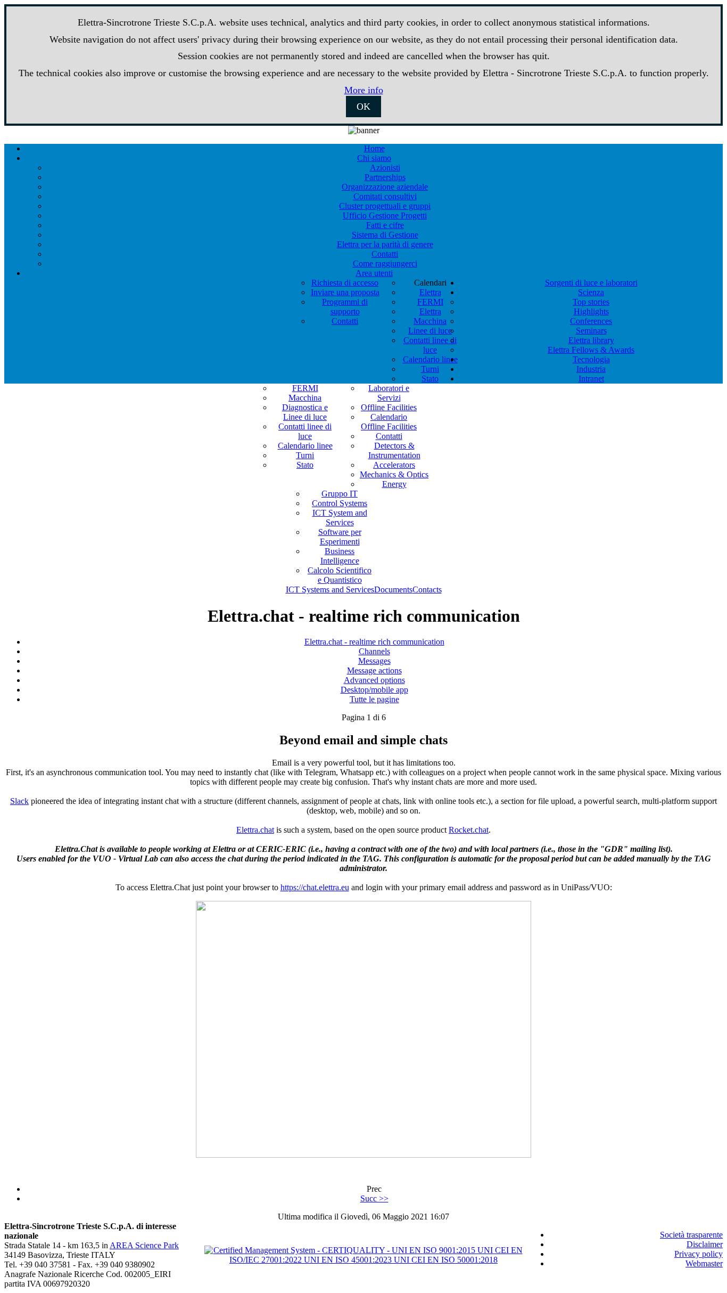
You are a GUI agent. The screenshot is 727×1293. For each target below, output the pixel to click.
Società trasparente (691, 1234)
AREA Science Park (144, 1245)
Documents (393, 589)
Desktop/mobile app (374, 689)
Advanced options (374, 680)
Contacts (427, 589)
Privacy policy (698, 1253)
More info (363, 90)
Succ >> (374, 1198)
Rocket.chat (469, 829)
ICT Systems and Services (330, 589)
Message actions (374, 670)
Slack (19, 801)
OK (363, 106)
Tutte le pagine (374, 699)
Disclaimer (705, 1244)
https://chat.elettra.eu (314, 887)
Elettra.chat (255, 829)
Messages (374, 660)
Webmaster (704, 1263)
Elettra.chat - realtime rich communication (374, 641)
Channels (374, 651)
